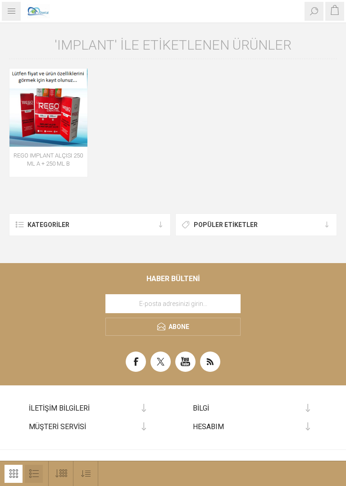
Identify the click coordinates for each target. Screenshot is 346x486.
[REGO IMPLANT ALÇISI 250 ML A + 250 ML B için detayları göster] (48, 108)
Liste (34, 474)
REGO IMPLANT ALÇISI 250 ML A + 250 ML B (48, 159)
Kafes (14, 474)
